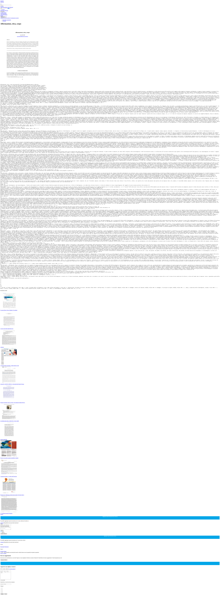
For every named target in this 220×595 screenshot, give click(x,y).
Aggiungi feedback (4, 559)
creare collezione (4, 533)
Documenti (2, 546)
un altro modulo (12, 568)
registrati (2, 522)
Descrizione (4, 526)
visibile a (2, 530)
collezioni (6, 10)
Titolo (1, 523)
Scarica (1, 514)
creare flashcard (10, 7)
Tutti (3, 531)
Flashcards (2, 10)
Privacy (1, 553)
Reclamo (2, 551)
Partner (5, 551)
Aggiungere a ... (3, 16)
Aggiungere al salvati (15, 17)
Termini (4, 553)
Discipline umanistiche (7, 19)
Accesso (1, 6)
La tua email (2, 580)
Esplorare (2, 1)
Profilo (1, 15)
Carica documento (3, 7)
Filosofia (4, 20)
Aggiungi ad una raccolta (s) (5, 17)
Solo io (3, 532)
